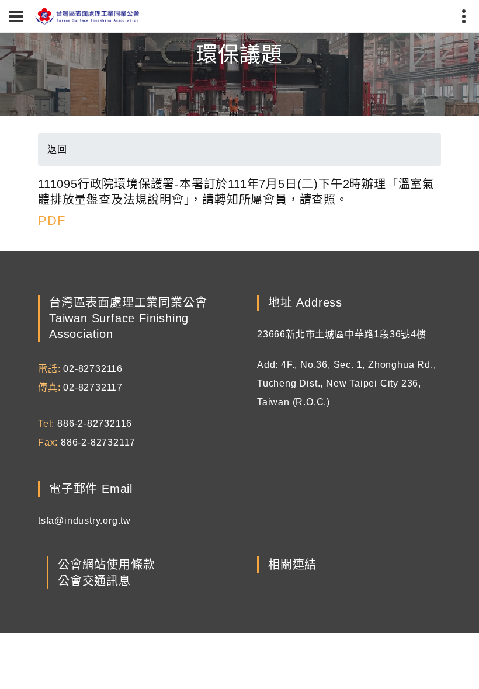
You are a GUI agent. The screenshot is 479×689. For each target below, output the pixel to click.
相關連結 (292, 564)
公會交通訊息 (94, 581)
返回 (57, 149)
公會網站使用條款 (106, 564)
